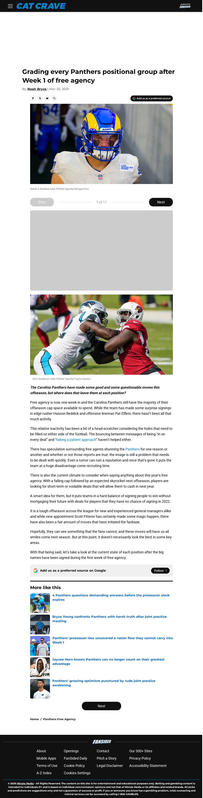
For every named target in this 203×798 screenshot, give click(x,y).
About (41, 751)
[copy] (54, 98)
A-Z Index (44, 773)
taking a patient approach (76, 440)
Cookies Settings (77, 773)
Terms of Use (46, 766)
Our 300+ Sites (140, 751)
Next (161, 202)
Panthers (132, 449)
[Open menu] (10, 6)
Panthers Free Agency (59, 719)
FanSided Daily (75, 758)
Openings (71, 751)
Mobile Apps (46, 758)
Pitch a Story (107, 758)
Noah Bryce (37, 89)
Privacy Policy (140, 758)
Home (34, 719)
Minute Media (25, 783)
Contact (103, 751)
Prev (42, 202)
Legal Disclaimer (110, 766)
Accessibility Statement (148, 766)
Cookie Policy (74, 766)
